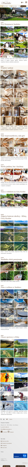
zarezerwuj (8, 466)
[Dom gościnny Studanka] (7, 419)
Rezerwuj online (5, 441)
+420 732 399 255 (5, 427)
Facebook (5, 432)
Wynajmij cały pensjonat (7, 443)
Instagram (12, 432)
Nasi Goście (4, 447)
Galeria (10, 419)
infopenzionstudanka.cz (7, 429)
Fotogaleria (4, 445)
